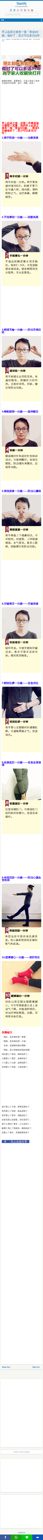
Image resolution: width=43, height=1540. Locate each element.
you (32, 10)
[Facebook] (5, 1537)
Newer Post (6, 1367)
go (18, 10)
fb (11, 10)
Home (3, 39)
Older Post (36, 1367)
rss (28, 10)
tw (14, 10)
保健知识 (8, 39)
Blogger (27, 1452)
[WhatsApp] (16, 1537)
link (25, 10)
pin (21, 10)
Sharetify (22, 3)
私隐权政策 (21, 1533)
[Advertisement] (19, 48)
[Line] (27, 1537)
